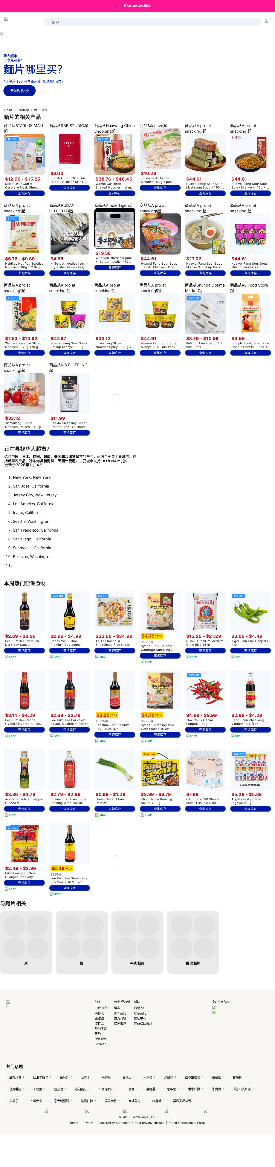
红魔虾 (156, 1101)
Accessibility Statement (114, 1122)
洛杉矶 (99, 1013)
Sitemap (23, 110)
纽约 (98, 1033)
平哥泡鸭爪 (106, 1089)
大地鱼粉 (134, 1101)
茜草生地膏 (192, 1077)
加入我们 (120, 1013)
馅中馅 (171, 1089)
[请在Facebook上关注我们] (64, 1111)
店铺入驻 (140, 1008)
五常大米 (36, 1101)
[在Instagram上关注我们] (103, 1111)
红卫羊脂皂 (40, 1077)
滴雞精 (168, 1077)
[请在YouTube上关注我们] (183, 1111)
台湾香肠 (15, 1089)
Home (8, 110)
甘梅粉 (237, 1077)
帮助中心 (140, 1018)
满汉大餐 (111, 1101)
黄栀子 (13, 1101)
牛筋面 (129, 1089)
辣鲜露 (150, 1089)
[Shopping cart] (267, 21)
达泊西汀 (81, 1089)
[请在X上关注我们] (217, 1111)
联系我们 (140, 1013)
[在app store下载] (225, 1008)
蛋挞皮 (126, 1077)
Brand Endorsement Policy (187, 1122)
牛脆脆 (216, 1089)
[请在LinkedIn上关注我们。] (143, 1111)
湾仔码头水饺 (242, 1089)
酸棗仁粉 (87, 1101)
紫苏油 (58, 1089)
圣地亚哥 (101, 1028)
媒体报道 (120, 1023)
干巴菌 (37, 1089)
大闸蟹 (147, 1077)
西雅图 (99, 1018)
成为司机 (120, 1018)
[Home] (21, 22)
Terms (73, 1122)
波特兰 (99, 1023)
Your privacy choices (149, 1122)
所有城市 (101, 1039)
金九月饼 (15, 1077)
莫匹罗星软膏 (182, 1101)
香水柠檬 (194, 1089)
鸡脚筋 (106, 1077)
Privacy (87, 1122)
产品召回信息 (143, 1023)
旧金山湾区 (102, 1008)
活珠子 (85, 1077)
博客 (117, 1008)
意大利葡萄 (61, 1101)
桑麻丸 (64, 1077)
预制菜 (216, 1077)
